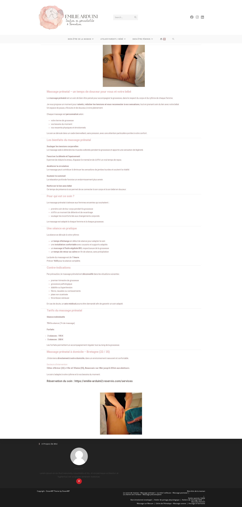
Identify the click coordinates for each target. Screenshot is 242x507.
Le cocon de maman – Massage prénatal (139, 493)
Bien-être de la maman (196, 491)
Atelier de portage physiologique (167, 500)
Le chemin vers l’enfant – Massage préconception (142, 494)
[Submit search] (135, 17)
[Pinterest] (79, 481)
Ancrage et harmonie (197, 503)
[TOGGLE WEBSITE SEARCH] (173, 39)
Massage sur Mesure (145, 503)
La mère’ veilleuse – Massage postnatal (172, 493)
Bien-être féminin (198, 502)
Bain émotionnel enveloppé (141, 500)
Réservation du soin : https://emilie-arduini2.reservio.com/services (90, 381)
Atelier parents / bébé (196, 498)
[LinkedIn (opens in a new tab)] (202, 17)
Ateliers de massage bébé (192, 500)
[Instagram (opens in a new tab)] (197, 17)
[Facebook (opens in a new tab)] (192, 17)
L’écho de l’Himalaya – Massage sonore (171, 503)
